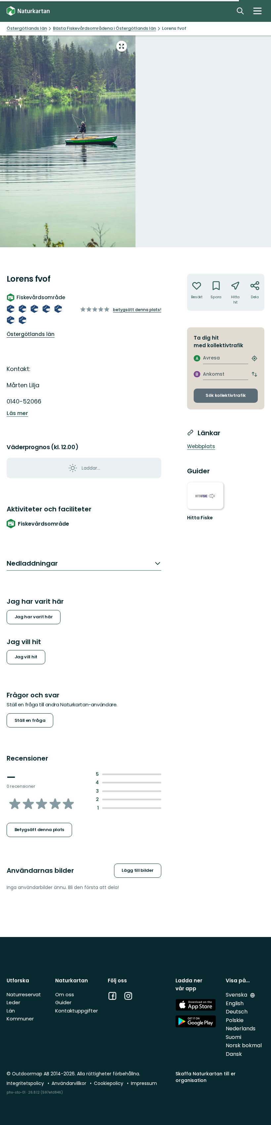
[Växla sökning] (240, 11)
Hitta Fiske (200, 517)
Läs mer (17, 413)
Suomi (233, 1037)
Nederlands (240, 1028)
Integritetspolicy (26, 1083)
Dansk (234, 1054)
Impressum (144, 1083)
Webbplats (201, 446)
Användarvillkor (70, 1083)
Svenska (237, 995)
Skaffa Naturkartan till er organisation (205, 1076)
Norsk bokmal (244, 1045)
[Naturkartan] (28, 11)
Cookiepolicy (109, 1083)
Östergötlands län (31, 334)
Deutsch (237, 1011)
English (235, 1003)
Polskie (235, 1020)
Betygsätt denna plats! (137, 309)
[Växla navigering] (257, 11)
